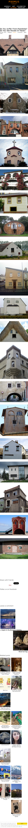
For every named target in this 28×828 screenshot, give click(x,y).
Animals (7, 6)
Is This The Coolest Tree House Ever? (16, 691)
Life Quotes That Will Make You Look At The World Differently (5, 708)
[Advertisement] (14, 18)
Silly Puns (5, 690)
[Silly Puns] (5, 689)
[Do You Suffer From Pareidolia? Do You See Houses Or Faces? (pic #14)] (14, 401)
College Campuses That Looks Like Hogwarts (16, 673)
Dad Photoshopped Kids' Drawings (5, 763)
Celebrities (21, 6)
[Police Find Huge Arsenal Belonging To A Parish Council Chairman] (16, 724)
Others (13, 7)
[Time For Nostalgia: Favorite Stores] (5, 779)
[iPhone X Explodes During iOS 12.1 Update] (16, 813)
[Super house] (16, 797)
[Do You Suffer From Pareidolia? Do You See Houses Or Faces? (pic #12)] (14, 341)
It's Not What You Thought (5, 799)
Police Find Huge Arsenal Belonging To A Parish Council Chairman (16, 727)
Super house (16, 798)
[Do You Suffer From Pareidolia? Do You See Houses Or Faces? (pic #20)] (14, 558)
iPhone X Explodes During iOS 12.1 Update (16, 815)
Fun (7, 7)
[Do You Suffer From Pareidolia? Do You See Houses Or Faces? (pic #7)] (14, 213)
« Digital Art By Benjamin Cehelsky (11, 630)
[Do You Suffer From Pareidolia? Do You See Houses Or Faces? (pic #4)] (14, 136)
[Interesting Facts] (5, 743)
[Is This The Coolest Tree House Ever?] (16, 689)
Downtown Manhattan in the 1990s (16, 781)
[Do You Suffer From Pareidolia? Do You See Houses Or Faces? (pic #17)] (14, 482)
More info (20, 826)
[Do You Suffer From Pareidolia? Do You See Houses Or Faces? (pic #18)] (14, 512)
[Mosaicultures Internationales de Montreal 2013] (5, 724)
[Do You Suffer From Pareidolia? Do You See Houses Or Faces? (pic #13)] (14, 378)
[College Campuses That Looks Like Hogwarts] (16, 671)
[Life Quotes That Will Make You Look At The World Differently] (5, 706)
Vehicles (21, 7)
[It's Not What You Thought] (5, 797)
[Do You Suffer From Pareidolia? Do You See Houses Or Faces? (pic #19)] (14, 535)
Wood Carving (23, 651)
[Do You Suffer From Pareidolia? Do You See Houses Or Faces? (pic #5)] (14, 166)
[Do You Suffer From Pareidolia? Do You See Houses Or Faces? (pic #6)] (14, 190)
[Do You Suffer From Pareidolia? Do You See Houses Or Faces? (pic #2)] (14, 90)
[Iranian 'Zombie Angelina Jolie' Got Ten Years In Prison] (16, 743)
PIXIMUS (14, 1)
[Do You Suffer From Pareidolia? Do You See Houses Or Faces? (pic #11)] (14, 318)
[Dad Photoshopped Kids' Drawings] (5, 762)
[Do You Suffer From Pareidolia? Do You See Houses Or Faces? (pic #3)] (14, 113)
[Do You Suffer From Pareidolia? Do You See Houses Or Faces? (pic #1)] (14, 55)
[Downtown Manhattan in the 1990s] (16, 779)
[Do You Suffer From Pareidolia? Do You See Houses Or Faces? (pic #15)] (14, 435)
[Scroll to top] (23, 821)
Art (13, 6)
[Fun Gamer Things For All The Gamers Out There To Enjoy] (5, 671)
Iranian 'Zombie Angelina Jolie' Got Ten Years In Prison (16, 745)
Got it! (22, 823)
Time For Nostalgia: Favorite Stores (5, 780)
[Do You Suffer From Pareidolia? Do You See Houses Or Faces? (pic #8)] (14, 236)
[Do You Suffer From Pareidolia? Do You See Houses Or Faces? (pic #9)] (14, 259)
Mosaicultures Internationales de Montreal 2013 (5, 726)
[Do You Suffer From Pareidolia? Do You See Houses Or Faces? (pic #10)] (14, 295)
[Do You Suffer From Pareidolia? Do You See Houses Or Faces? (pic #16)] (14, 458)
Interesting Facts (5, 744)
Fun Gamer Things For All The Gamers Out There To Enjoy (5, 673)
